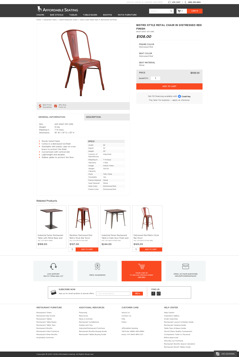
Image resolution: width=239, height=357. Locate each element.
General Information (51, 117)
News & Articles (86, 319)
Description (93, 117)
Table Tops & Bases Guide (175, 328)
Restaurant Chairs (50, 19)
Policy (124, 322)
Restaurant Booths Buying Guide (93, 331)
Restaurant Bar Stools (45, 316)
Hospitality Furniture (45, 337)
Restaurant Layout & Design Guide (178, 322)
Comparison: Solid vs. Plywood (177, 334)
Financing (148, 2)
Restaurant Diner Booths (46, 334)
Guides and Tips (86, 325)
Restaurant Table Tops (46, 325)
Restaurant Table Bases (46, 322)
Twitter (159, 294)
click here (141, 277)
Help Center (158, 2)
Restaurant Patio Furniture (47, 331)
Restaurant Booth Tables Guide (177, 347)
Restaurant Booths (44, 328)
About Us (130, 2)
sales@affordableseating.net (185, 276)
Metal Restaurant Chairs (68, 19)
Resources (83, 316)
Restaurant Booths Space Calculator (179, 344)
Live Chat (176, 2)
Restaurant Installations (89, 322)
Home (38, 19)
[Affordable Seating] (60, 8)
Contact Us (139, 2)
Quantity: (143, 78)
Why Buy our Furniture (173, 341)
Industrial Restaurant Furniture (92, 328)
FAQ (123, 319)
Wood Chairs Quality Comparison (178, 331)
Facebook (153, 294)
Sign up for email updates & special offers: (76, 293)
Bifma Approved (171, 337)
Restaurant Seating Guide (175, 325)
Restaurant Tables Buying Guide (92, 334)
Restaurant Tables (44, 319)
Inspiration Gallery (171, 316)
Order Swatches (171, 319)
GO (136, 294)
